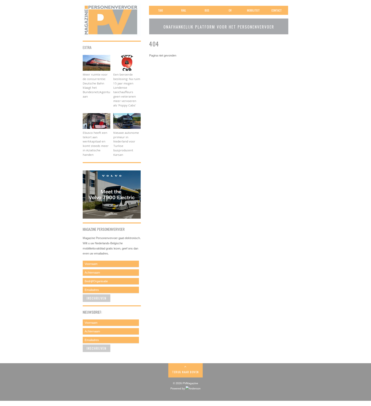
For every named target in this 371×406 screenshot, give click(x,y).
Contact (276, 10)
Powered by (178, 388)
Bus (207, 10)
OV (230, 10)
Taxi (160, 10)
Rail (183, 10)
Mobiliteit (253, 10)
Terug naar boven (185, 372)
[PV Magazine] (112, 33)
